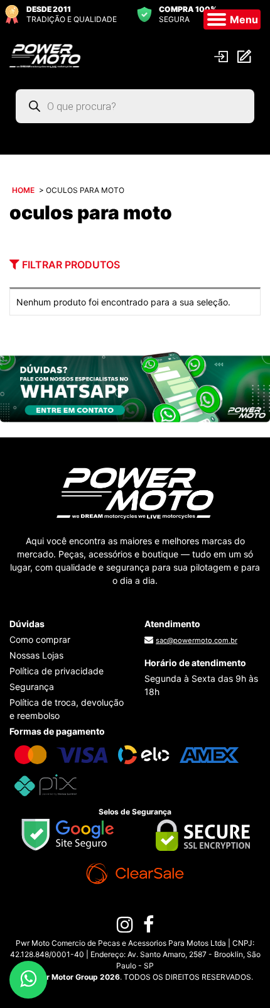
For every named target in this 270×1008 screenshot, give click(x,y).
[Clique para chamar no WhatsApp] (135, 386)
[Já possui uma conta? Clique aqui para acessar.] (222, 55)
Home (23, 190)
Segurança (31, 686)
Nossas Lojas (36, 655)
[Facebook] (148, 927)
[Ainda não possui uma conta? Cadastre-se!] (245, 55)
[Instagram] (125, 927)
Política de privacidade (56, 671)
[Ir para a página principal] (44, 54)
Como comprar (39, 639)
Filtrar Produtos (69, 264)
